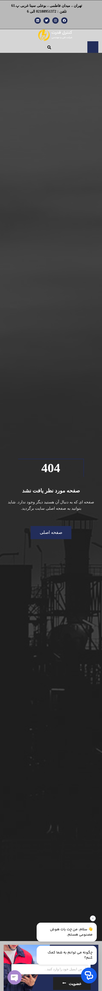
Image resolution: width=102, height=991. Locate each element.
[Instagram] (55, 20)
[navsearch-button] (49, 47)
